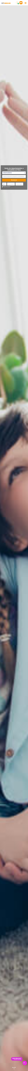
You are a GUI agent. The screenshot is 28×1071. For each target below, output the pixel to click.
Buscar (14, 180)
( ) (20, 2)
